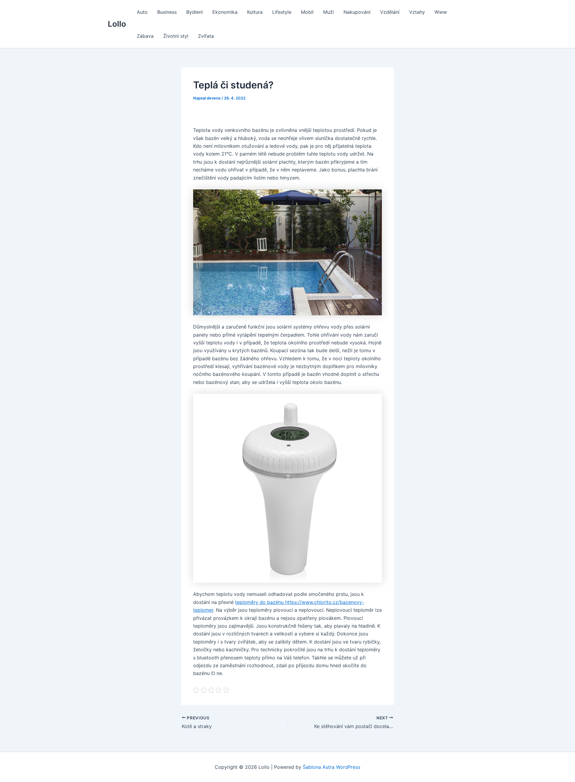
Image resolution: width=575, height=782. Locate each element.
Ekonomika (224, 12)
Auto (142, 12)
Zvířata (206, 36)
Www (441, 12)
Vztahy (417, 12)
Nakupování (357, 12)
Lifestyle (281, 12)
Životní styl (175, 36)
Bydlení (194, 12)
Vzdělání (390, 12)
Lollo (117, 23)
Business (167, 12)
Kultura (255, 12)
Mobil (307, 12)
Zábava (145, 36)
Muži (328, 12)
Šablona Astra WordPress (331, 767)
